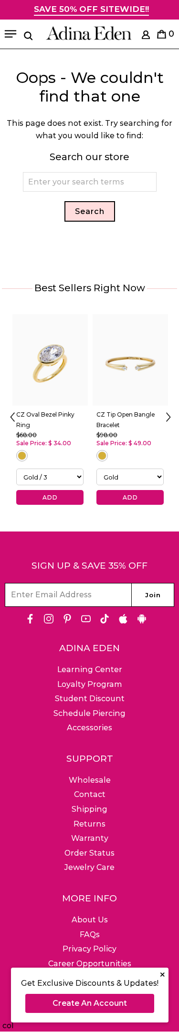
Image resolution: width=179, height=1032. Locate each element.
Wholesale (90, 780)
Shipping (89, 809)
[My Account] (146, 36)
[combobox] (90, 182)
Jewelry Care (89, 867)
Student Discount (90, 698)
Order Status (89, 853)
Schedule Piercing (89, 713)
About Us (90, 919)
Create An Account (90, 1003)
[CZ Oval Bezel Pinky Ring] (50, 360)
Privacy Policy (89, 948)
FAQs (90, 934)
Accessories (89, 727)
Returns (89, 823)
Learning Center (89, 669)
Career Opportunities (89, 963)
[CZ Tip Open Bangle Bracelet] (130, 360)
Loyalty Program (89, 684)
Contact (89, 794)
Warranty (89, 838)
